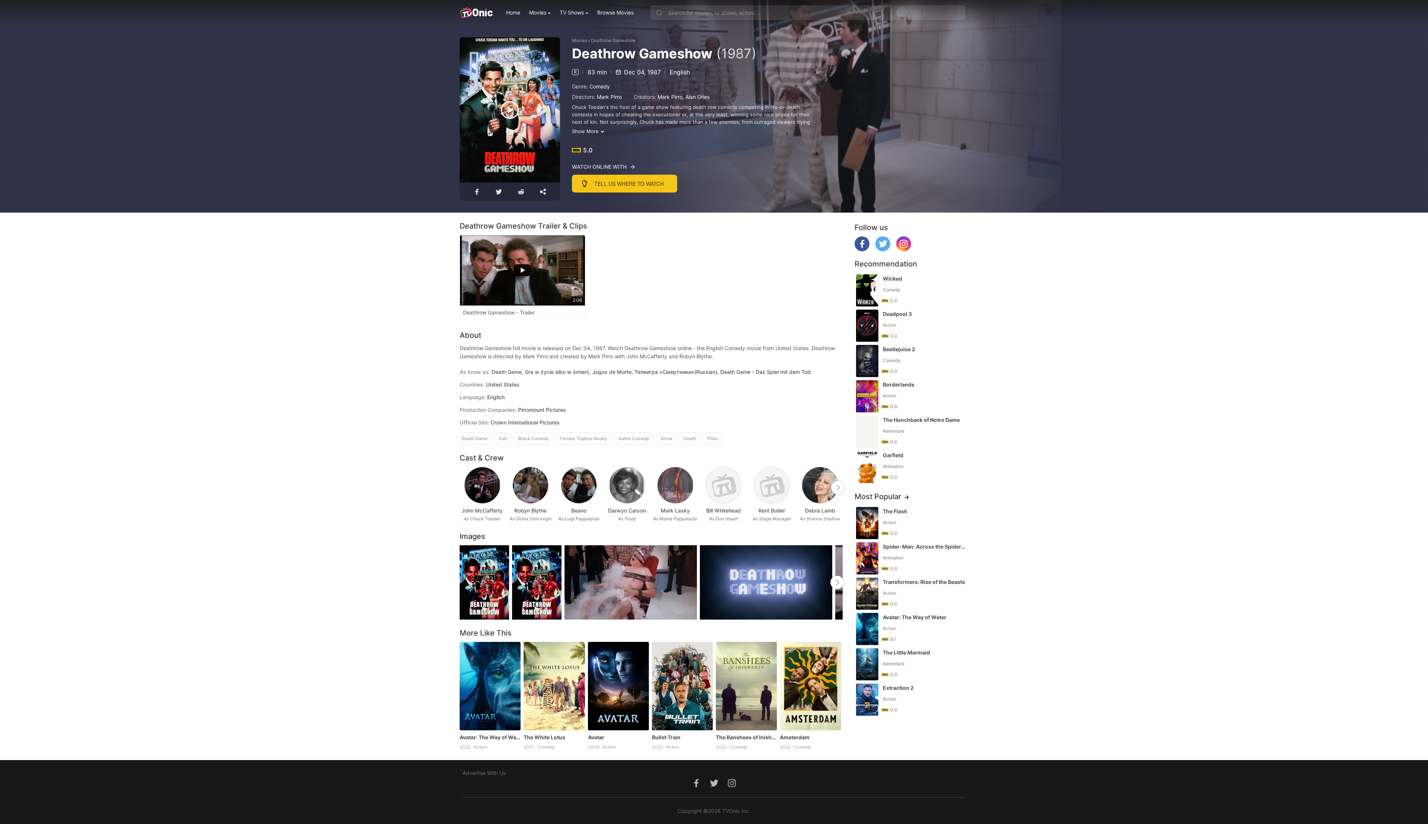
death (690, 438)
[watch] (510, 110)
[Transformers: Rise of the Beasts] (867, 594)
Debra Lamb (820, 510)
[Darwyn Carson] (627, 485)
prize (712, 438)
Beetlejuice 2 (899, 349)
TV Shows (572, 12)
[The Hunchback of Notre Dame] (867, 432)
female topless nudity (583, 438)
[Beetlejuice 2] (867, 361)
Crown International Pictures (525, 422)
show (666, 438)
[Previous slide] (464, 487)
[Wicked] (867, 290)
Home (513, 12)
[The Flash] (867, 523)
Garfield (893, 455)
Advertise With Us (484, 773)
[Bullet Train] (682, 686)
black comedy (533, 438)
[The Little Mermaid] (867, 664)
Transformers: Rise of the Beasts (924, 582)
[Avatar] (618, 686)
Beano (578, 510)
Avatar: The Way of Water (490, 737)
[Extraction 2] (867, 700)
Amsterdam (795, 737)
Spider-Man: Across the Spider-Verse (925, 546)
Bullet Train (666, 737)
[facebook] (862, 249)
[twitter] (882, 249)
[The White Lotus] (554, 686)
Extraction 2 (898, 688)
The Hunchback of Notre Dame (921, 420)
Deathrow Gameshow (613, 40)
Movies (537, 12)
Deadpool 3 (897, 314)
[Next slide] (838, 487)
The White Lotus (544, 737)
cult (503, 438)
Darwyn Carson (627, 510)
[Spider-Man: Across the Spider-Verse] (867, 558)
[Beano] (579, 485)
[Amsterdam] (810, 686)
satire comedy (633, 438)
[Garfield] (867, 467)
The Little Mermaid (906, 652)
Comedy (599, 86)
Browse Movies (615, 12)
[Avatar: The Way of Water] (490, 686)
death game (474, 438)
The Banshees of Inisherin (746, 737)
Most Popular (878, 496)
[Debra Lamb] (820, 485)
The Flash (895, 511)
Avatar (596, 737)
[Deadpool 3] (867, 326)
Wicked (892, 278)
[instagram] (903, 249)
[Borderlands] (867, 396)
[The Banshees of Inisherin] (746, 686)
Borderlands (898, 384)
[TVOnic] (476, 13)
